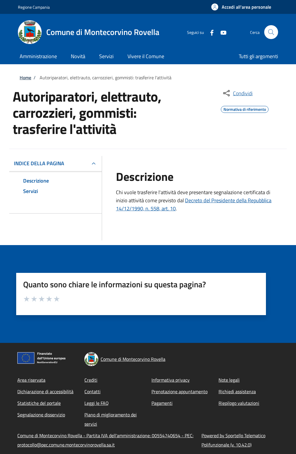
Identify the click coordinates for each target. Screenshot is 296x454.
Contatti (92, 391)
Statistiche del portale (39, 403)
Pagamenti (162, 403)
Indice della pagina (39, 163)
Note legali (229, 379)
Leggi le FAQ (96, 403)
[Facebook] (209, 32)
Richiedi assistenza (237, 391)
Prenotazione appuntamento (179, 391)
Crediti (90, 379)
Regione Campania (34, 7)
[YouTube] (221, 32)
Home (25, 77)
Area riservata (31, 379)
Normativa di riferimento (244, 108)
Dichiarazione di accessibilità (45, 391)
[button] (241, 7)
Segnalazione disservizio (41, 414)
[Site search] (271, 32)
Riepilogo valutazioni (239, 403)
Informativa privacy (170, 379)
